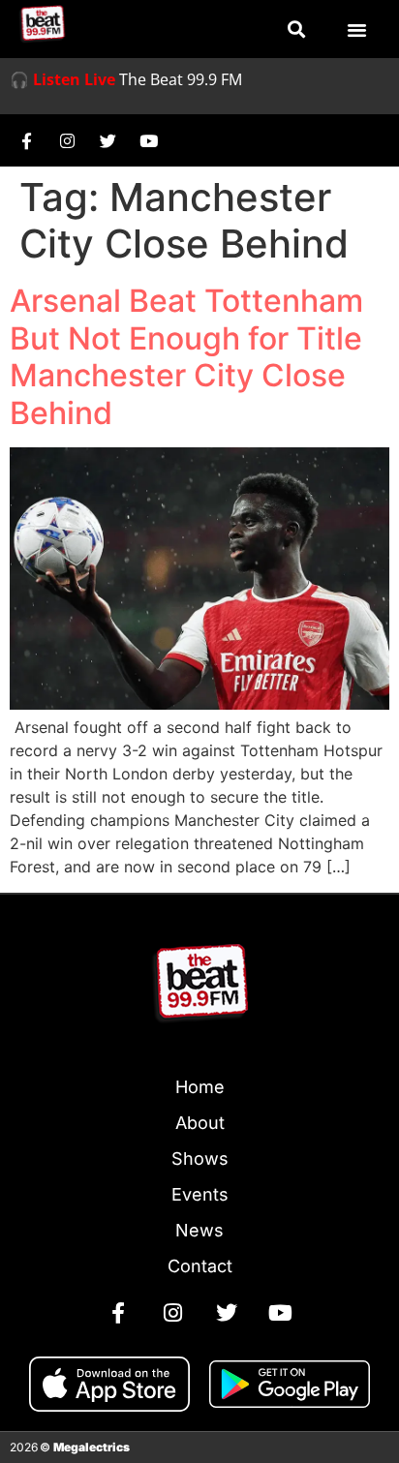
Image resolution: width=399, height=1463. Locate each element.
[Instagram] (66, 140)
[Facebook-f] (26, 140)
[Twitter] (107, 140)
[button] (297, 30)
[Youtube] (148, 140)
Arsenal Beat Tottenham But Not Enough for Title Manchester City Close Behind (186, 356)
